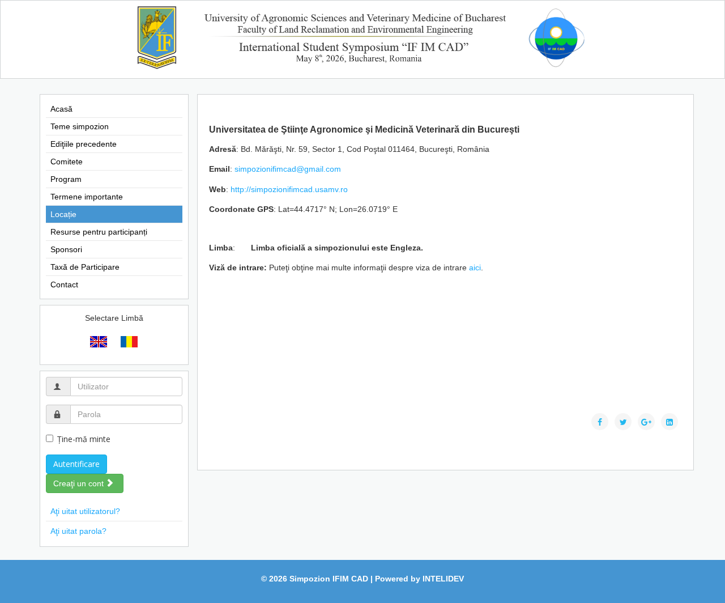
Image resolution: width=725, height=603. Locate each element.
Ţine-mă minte (83, 439)
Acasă (61, 108)
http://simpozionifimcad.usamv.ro (289, 189)
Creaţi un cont (79, 483)
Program (66, 179)
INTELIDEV (443, 578)
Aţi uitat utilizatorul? (85, 511)
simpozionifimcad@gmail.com (287, 168)
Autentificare (76, 463)
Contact (64, 284)
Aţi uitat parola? (78, 531)
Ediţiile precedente (83, 143)
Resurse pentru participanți (98, 231)
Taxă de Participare (85, 266)
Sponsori (66, 249)
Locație (63, 214)
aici (475, 267)
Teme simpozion (79, 126)
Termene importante (86, 196)
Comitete (66, 161)
